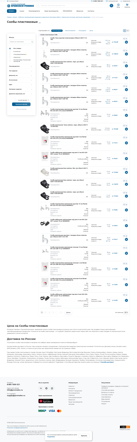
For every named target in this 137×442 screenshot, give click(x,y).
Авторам (71, 404)
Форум (103, 403)
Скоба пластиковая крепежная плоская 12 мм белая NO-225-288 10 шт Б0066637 (68, 248)
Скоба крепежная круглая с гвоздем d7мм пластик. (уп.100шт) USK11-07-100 (68, 86)
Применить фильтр (21, 104)
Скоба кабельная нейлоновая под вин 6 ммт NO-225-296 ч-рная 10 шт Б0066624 (69, 295)
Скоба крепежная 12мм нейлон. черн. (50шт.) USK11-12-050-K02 (69, 125)
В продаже (82, 30)
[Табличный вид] (127, 31)
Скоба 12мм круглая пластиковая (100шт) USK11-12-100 (68, 38)
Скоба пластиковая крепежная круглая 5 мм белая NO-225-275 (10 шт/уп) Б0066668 (68, 137)
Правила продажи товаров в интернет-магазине (115, 387)
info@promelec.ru (15, 390)
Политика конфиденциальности (17, 427)
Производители (74, 393)
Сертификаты (106, 397)
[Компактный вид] (124, 30)
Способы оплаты (107, 394)
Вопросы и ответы (107, 392)
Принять (84, 435)
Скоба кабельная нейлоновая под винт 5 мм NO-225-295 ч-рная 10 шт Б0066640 (69, 153)
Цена (91, 30)
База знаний (105, 399)
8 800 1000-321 (13, 384)
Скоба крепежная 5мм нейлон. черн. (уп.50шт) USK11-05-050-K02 (67, 62)
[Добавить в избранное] (124, 39)
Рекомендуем (57, 30)
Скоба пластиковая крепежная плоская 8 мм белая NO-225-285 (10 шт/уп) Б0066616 (68, 279)
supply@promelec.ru (16, 395)
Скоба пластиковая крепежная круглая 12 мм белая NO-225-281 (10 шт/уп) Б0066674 (68, 110)
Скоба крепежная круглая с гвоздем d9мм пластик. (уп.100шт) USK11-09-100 (68, 50)
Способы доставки (107, 362)
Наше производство (75, 402)
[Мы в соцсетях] (40, 388)
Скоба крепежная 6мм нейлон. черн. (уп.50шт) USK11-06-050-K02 (67, 192)
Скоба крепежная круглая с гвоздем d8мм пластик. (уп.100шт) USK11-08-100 (68, 98)
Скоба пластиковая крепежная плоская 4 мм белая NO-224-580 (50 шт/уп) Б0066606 (68, 263)
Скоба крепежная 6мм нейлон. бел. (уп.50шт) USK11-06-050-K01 (69, 169)
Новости (71, 386)
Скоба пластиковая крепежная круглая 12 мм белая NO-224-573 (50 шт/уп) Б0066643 (68, 204)
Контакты (71, 388)
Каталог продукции (75, 391)
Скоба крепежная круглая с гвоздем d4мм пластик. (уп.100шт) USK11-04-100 (68, 236)
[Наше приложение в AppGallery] (52, 401)
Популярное (105, 401)
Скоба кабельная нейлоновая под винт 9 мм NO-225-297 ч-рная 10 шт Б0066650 (69, 220)
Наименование (70, 30)
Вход (118, 7)
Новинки (71, 395)
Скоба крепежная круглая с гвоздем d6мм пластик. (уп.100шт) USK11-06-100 (68, 74)
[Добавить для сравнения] (126, 39)
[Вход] (118, 5)
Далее (68, 312)
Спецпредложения (75, 397)
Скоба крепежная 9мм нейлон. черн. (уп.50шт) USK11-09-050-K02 (67, 181)
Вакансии (71, 399)
